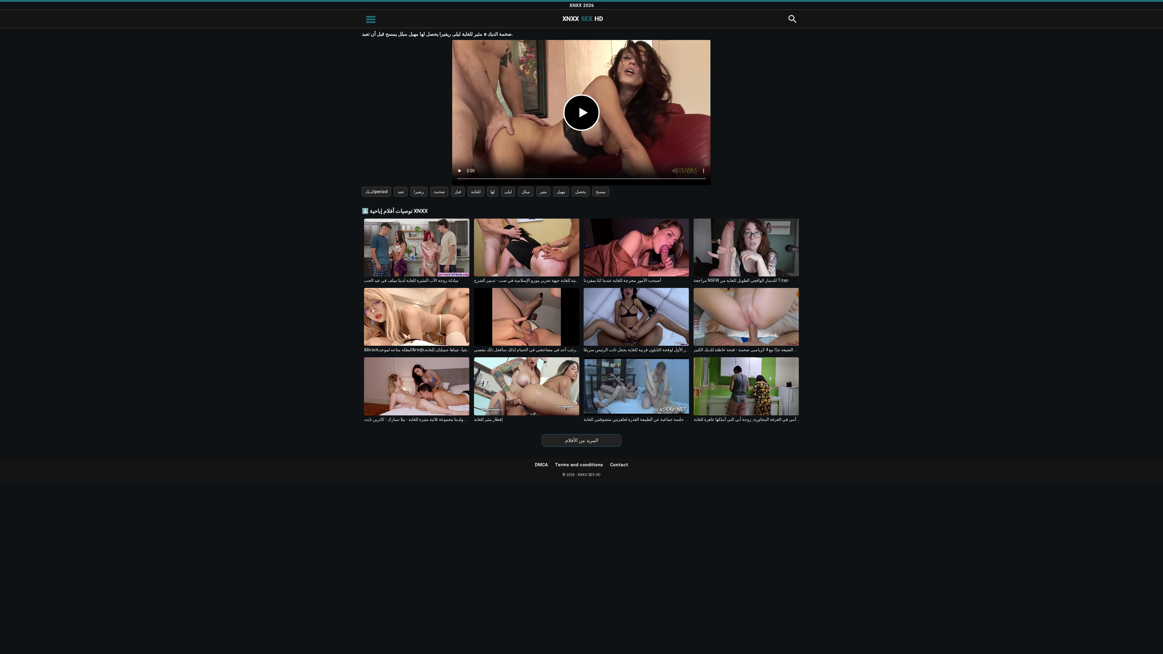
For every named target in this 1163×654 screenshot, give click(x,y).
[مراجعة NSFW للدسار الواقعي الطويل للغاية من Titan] (746, 247)
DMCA (541, 464)
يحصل (580, 191)
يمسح (601, 191)
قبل (458, 191)
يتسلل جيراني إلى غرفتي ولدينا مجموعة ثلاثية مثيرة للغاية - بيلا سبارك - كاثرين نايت (416, 419)
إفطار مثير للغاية (488, 419)
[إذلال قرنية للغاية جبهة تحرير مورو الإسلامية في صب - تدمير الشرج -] (526, 247)
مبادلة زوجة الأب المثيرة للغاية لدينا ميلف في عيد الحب (411, 280)
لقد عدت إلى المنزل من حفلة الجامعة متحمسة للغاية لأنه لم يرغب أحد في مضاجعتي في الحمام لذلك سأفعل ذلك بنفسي (526, 349)
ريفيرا (419, 191)
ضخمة (439, 191)
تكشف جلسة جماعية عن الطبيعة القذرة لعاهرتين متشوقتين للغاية (636, 419)
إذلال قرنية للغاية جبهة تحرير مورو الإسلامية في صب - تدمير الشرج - (526, 280)
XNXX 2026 (581, 5)
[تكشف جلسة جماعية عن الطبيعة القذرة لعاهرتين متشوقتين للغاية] (636, 386)
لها (492, 191)
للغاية (476, 191)
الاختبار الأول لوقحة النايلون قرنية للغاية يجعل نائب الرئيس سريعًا (636, 349)
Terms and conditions (579, 464)
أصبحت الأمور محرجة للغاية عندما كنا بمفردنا (622, 280)
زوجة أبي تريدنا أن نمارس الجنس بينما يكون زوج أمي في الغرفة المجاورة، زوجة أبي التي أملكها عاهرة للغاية (746, 419)
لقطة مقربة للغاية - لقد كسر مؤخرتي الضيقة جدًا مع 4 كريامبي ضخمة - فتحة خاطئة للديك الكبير (746, 349)
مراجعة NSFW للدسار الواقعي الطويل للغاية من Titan (741, 280)
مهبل (561, 191)
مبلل (526, 191)
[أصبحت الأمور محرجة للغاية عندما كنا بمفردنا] (636, 247)
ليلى (508, 191)
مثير (543, 191)
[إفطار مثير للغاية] (526, 386)
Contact (619, 464)
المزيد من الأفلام (581, 440)
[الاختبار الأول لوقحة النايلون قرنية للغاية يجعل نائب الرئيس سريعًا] (636, 317)
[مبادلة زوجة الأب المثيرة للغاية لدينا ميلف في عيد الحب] (416, 247)
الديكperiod (376, 191)
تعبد (400, 191)
